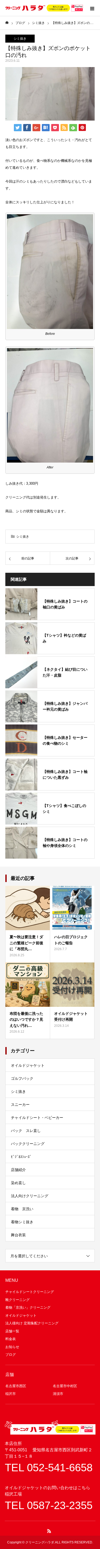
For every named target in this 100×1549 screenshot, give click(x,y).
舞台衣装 (18, 1235)
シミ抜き (20, 38)
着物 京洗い (22, 1209)
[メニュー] (92, 8)
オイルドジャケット (28, 1065)
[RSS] (49, 1531)
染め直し (18, 1183)
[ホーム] (7, 22)
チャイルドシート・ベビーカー (37, 1117)
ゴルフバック (22, 1078)
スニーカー (20, 1104)
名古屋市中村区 (65, 1386)
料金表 (10, 1339)
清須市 (58, 1394)
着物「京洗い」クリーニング (27, 1307)
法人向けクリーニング (29, 1196)
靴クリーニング (17, 1300)
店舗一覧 (12, 1331)
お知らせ (12, 1347)
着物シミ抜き (22, 1222)
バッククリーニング (28, 1144)
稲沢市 (10, 1394)
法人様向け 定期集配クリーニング (31, 1323)
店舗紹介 (18, 1170)
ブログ (10, 1355)
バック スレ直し (26, 1130)
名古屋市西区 (15, 1386)
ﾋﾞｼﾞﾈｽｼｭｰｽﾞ (21, 1157)
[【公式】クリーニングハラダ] (44, 8)
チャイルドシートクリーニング (29, 1292)
